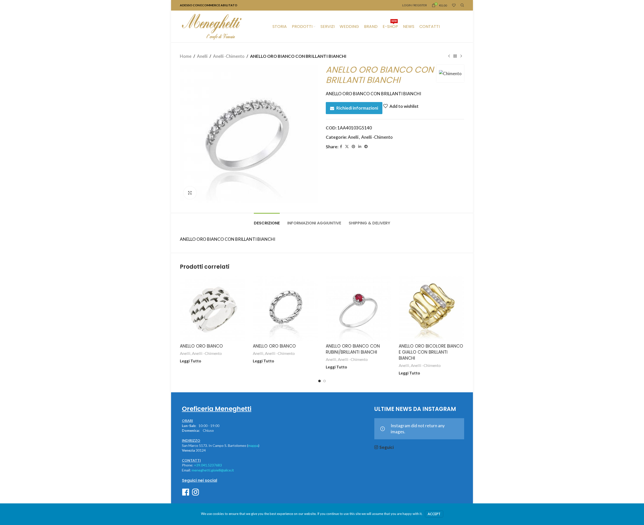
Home (185, 56)
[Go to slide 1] (319, 381)
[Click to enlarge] (190, 192)
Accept (434, 514)
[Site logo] (211, 26)
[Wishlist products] (454, 5)
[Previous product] (449, 56)
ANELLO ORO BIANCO (201, 346)
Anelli (202, 56)
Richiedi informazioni (357, 108)
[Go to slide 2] (324, 381)
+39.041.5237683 (208, 465)
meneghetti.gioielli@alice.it (213, 470)
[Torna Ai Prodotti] (455, 56)
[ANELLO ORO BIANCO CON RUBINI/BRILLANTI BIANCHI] (358, 308)
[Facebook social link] (341, 146)
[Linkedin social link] (360, 146)
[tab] (267, 220)
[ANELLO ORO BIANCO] (212, 308)
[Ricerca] (462, 5)
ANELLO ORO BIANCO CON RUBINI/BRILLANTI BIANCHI (353, 349)
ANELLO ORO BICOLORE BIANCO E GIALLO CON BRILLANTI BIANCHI (431, 352)
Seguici (386, 447)
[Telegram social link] (366, 146)
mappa (253, 445)
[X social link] (347, 146)
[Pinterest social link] (353, 146)
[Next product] (461, 56)
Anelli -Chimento (229, 56)
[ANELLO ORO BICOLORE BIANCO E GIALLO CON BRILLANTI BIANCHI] (431, 308)
